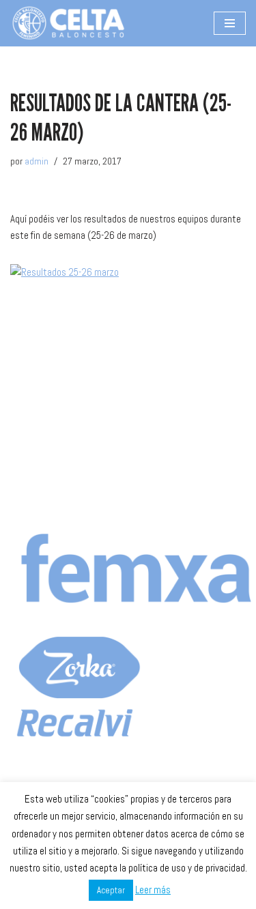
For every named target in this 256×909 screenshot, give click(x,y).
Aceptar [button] (111, 890)
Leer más (153, 889)
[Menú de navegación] (230, 23)
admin (36, 161)
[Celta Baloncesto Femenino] (68, 23)
